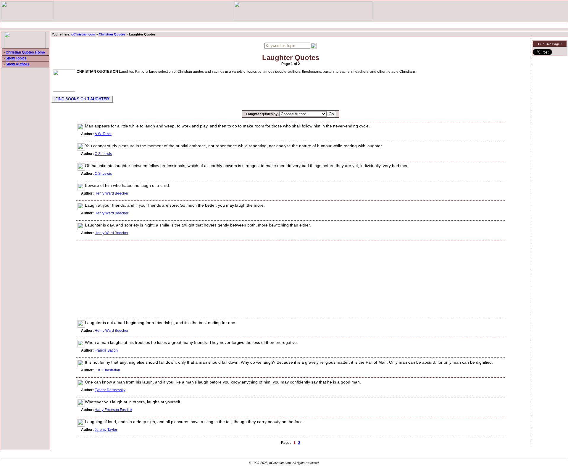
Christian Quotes (112, 34)
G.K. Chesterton (107, 370)
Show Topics (16, 58)
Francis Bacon (106, 350)
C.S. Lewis (103, 154)
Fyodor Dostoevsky (110, 390)
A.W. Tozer (103, 134)
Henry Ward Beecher (111, 193)
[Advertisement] (284, 25)
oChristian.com (83, 34)
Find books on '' (82, 99)
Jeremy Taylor (106, 430)
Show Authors (17, 64)
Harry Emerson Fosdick (113, 410)
